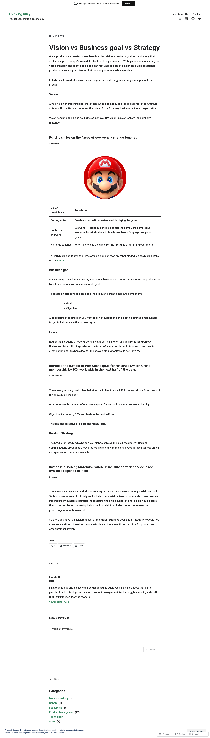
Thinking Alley (19, 14)
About (188, 14)
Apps (180, 14)
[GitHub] (193, 19)
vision (60, 260)
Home (172, 14)
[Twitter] (199, 19)
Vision (52, 721)
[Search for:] (105, 679)
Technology (56, 716)
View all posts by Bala (59, 602)
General (53, 702)
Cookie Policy (58, 733)
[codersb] (180, 19)
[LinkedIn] (186, 19)
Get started (128, 3)
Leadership (55, 707)
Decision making (58, 698)
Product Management (61, 712)
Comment (150, 649)
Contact (197, 14)
